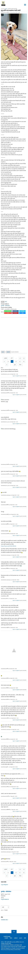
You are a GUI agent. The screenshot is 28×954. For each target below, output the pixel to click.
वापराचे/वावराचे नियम (5, 945)
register (8, 352)
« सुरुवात (5, 358)
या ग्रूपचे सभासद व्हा (5, 899)
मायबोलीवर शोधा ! (4, 920)
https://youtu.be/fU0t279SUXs (8, 546)
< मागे (11, 358)
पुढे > (15, 365)
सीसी (25, 938)
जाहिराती (15, 938)
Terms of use (4, 950)
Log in (3, 352)
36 (23, 361)
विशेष (11, 938)
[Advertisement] (14, 333)
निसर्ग (6, 302)
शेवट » (20, 365)
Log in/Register (4, 885)
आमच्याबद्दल (16, 945)
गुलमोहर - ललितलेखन (5, 306)
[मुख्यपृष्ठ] (3, 3)
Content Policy (17, 950)
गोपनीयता (12, 945)
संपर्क (21, 945)
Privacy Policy (10, 950)
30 (23, 358)
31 (4, 361)
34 (15, 361)
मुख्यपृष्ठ (6, 8)
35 (19, 361)
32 (8, 361)
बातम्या (20, 938)
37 (6, 365)
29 (20, 358)
